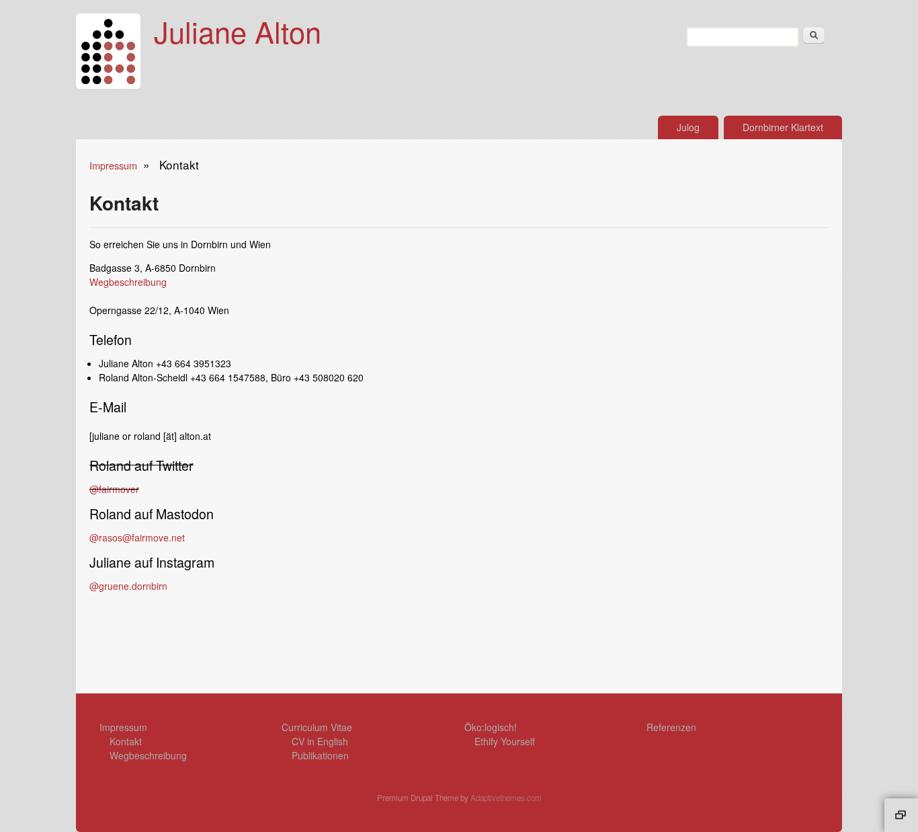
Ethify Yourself (504, 741)
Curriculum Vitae (317, 727)
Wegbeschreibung (128, 282)
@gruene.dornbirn (128, 586)
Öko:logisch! (490, 727)
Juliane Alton (237, 31)
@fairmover (114, 489)
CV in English (320, 741)
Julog (688, 127)
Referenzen (671, 727)
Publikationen (320, 755)
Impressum (113, 165)
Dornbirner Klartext (783, 127)
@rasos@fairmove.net (137, 537)
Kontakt (126, 741)
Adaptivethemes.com (506, 797)
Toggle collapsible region (901, 815)
